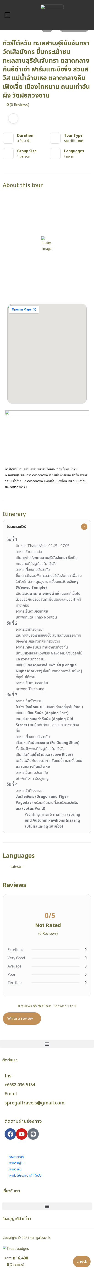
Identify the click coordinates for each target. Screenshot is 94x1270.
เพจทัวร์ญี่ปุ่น (14, 1163)
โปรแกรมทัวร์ (16, 526)
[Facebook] (10, 1134)
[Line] (33, 1134)
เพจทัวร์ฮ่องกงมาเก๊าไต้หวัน (23, 1175)
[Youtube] (21, 1134)
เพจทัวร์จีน (13, 1169)
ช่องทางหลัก (14, 1157)
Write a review (20, 1018)
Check (81, 1261)
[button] (47, 1044)
